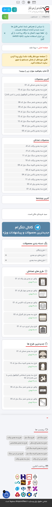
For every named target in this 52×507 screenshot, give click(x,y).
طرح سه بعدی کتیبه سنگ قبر (37, 448)
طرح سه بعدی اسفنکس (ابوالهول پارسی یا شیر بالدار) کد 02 (26, 96)
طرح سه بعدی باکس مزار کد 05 (34, 130)
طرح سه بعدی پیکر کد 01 (37, 189)
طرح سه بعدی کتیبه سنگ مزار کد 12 (32, 121)
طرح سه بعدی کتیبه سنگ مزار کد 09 (32, 165)
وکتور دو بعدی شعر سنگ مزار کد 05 (32, 107)
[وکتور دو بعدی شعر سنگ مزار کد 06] (43, 390)
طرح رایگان (40, 250)
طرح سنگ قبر (42, 437)
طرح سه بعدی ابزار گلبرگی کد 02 (25, 314)
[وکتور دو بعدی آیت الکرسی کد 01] (43, 305)
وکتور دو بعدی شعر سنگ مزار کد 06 (32, 102)
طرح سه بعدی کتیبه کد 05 (36, 170)
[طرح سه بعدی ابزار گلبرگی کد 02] (43, 317)
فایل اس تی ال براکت (40, 459)
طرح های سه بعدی (37, 260)
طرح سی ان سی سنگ (16, 453)
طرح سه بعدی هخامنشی (18, 443)
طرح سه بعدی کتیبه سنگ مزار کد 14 (32, 111)
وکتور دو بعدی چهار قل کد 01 (26, 290)
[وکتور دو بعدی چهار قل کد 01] (43, 293)
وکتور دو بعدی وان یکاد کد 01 (26, 278)
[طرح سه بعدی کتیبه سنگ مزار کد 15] (43, 366)
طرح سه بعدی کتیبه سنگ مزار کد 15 (32, 89)
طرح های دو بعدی (37, 255)
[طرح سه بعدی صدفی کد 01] (43, 354)
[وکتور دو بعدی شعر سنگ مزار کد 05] (43, 402)
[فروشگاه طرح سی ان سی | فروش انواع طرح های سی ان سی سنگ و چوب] (38, 10)
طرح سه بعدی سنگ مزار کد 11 (34, 155)
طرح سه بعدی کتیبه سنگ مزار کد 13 (32, 116)
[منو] (14, 9)
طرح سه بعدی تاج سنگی (38, 443)
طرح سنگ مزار (29, 437)
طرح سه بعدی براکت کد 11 (36, 179)
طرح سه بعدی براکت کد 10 (36, 160)
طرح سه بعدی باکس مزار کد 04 (34, 174)
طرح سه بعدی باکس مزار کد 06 (34, 126)
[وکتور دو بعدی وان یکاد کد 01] (43, 281)
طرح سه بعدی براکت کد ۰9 (36, 151)
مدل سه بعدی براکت (22, 459)
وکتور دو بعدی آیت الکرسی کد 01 (25, 302)
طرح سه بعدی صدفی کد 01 (36, 85)
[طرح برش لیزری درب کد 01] (43, 329)
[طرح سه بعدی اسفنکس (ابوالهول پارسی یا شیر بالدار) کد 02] (43, 378)
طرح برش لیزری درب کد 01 (27, 326)
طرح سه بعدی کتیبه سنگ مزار (36, 453)
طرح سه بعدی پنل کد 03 (37, 184)
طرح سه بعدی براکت (14, 437)
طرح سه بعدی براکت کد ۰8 (36, 146)
